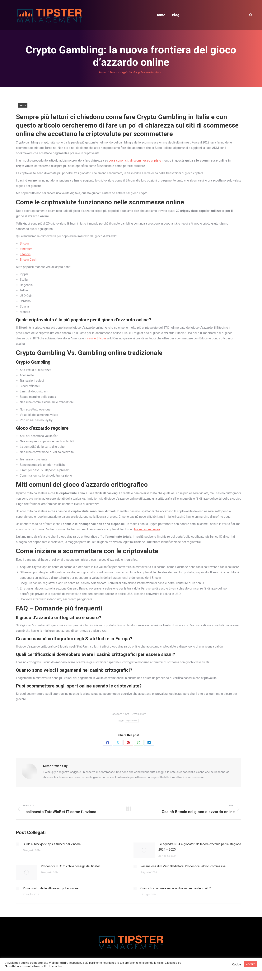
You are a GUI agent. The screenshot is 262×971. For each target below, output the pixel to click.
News (23, 105)
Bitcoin (24, 243)
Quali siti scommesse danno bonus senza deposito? (175, 888)
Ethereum (26, 249)
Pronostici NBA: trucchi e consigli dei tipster (70, 866)
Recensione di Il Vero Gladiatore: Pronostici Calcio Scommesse (183, 866)
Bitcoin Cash (28, 259)
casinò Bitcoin (97, 338)
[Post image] (17, 844)
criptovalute (131, 721)
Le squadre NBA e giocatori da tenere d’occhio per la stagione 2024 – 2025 (199, 846)
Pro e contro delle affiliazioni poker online (50, 888)
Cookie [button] (236, 964)
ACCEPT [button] (250, 964)
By (139, 713)
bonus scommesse (147, 529)
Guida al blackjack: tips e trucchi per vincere (52, 844)
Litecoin (25, 254)
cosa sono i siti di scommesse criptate (135, 160)
